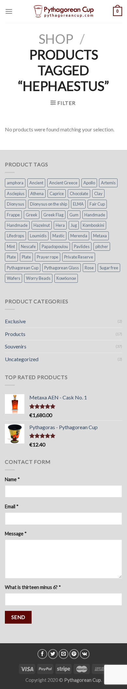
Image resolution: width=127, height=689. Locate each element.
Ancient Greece (63, 182)
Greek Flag (53, 214)
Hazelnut (42, 225)
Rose (89, 267)
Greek (31, 214)
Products (15, 334)
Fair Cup (97, 204)
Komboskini (93, 225)
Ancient (36, 182)
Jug (74, 225)
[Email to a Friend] (63, 654)
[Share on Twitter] (53, 654)
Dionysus (15, 204)
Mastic (58, 235)
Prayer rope (47, 257)
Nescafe (28, 246)
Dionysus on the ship (48, 204)
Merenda (78, 235)
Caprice (56, 193)
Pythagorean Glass (61, 267)
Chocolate (79, 193)
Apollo (89, 182)
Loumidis (38, 235)
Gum (73, 214)
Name (12, 479)
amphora (15, 182)
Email (12, 506)
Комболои (66, 278)
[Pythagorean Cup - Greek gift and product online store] (63, 11)
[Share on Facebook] (42, 654)
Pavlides (82, 246)
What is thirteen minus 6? (33, 587)
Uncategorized (21, 359)
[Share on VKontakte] (85, 654)
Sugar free (109, 267)
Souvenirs (15, 346)
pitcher (101, 246)
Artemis (108, 182)
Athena (37, 193)
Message (16, 533)
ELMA (78, 204)
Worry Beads (38, 278)
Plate (11, 257)
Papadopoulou (55, 246)
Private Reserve (78, 257)
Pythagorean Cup (22, 267)
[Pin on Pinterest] (74, 654)
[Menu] (9, 11)
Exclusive (15, 321)
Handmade (94, 214)
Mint (11, 246)
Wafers (13, 278)
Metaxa (100, 235)
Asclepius (15, 193)
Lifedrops (15, 235)
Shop (56, 39)
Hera (60, 225)
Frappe (13, 214)
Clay (98, 193)
